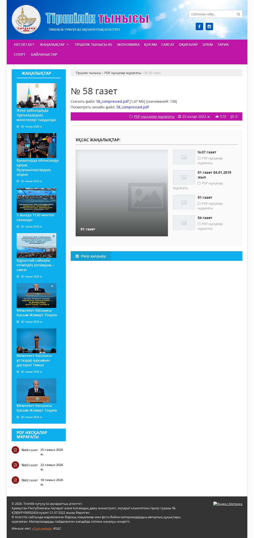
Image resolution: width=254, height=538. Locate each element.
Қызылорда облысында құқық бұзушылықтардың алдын (38, 167)
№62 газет (30, 480)
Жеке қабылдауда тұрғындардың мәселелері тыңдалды (36, 115)
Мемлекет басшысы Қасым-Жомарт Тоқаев (37, 312)
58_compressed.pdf (112, 101)
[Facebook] (199, 26)
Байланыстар (44, 54)
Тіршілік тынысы (80, 19)
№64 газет (30, 450)
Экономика (128, 44)
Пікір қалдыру (93, 256)
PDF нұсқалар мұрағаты (32, 435)
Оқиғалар (188, 44)
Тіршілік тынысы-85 (93, 44)
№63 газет (30, 465)
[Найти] (238, 14)
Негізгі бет (24, 44)
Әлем (207, 44)
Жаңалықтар (52, 44)
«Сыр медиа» (42, 528)
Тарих (223, 44)
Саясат (167, 44)
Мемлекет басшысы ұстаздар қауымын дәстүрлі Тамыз (34, 360)
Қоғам (150, 44)
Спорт (20, 54)
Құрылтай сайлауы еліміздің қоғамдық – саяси (35, 265)
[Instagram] (209, 26)
